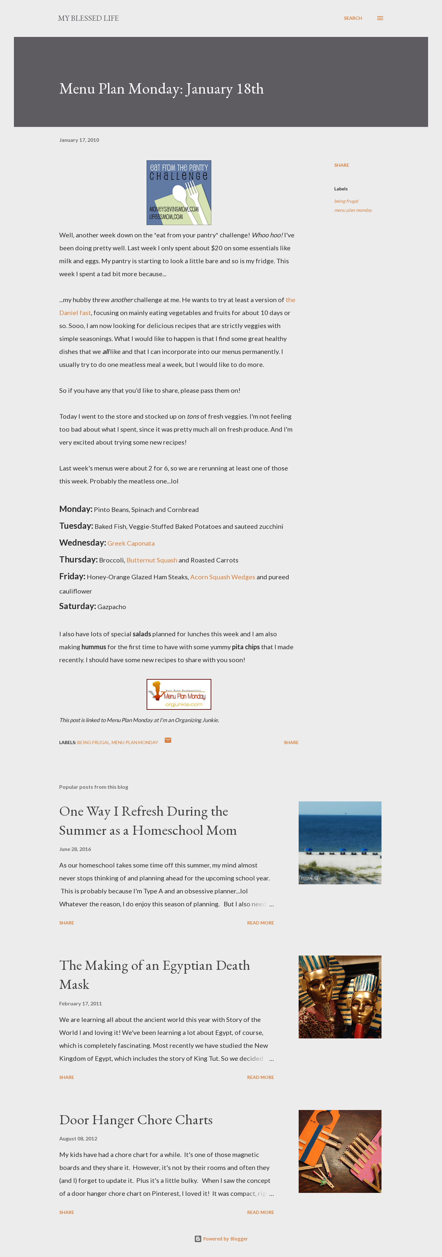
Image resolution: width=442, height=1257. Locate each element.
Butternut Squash (152, 560)
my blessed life (88, 18)
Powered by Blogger (225, 1239)
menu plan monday (353, 210)
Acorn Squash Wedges (222, 577)
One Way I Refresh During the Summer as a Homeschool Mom (148, 820)
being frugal (346, 201)
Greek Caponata (131, 543)
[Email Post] (168, 742)
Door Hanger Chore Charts (136, 1119)
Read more (260, 922)
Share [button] (341, 165)
